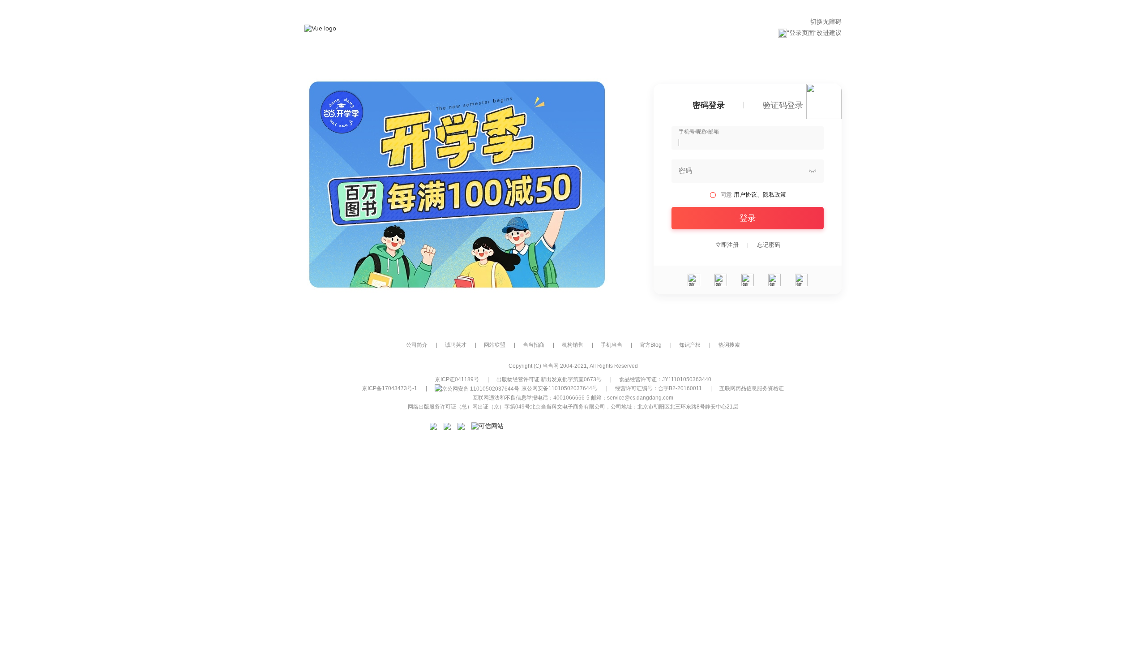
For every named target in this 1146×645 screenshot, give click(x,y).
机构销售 (572, 345)
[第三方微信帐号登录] (694, 280)
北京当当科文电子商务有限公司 (567, 407)
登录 (748, 218)
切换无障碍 (826, 21)
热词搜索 (729, 345)
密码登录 (709, 105)
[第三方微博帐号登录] (774, 280)
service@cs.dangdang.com (640, 398)
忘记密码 (768, 245)
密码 (685, 170)
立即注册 (727, 245)
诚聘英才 (455, 345)
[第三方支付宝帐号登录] (720, 280)
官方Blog (651, 345)
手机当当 (611, 345)
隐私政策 (774, 194)
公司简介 (417, 345)
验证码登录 (783, 105)
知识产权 (690, 345)
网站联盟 (494, 345)
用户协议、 (748, 194)
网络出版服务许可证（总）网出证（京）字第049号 (469, 407)
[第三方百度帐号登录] (801, 280)
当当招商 (533, 345)
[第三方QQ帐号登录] (747, 280)
